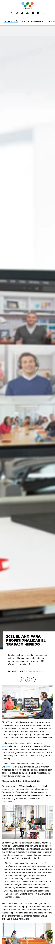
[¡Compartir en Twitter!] (27, 679)
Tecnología (11, 21)
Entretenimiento (32, 21)
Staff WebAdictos (35, 671)
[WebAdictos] (27, 5)
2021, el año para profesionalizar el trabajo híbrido (26, 640)
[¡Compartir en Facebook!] (22, 679)
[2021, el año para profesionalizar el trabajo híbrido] (27, 342)
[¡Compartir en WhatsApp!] (33, 679)
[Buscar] (43, 13)
